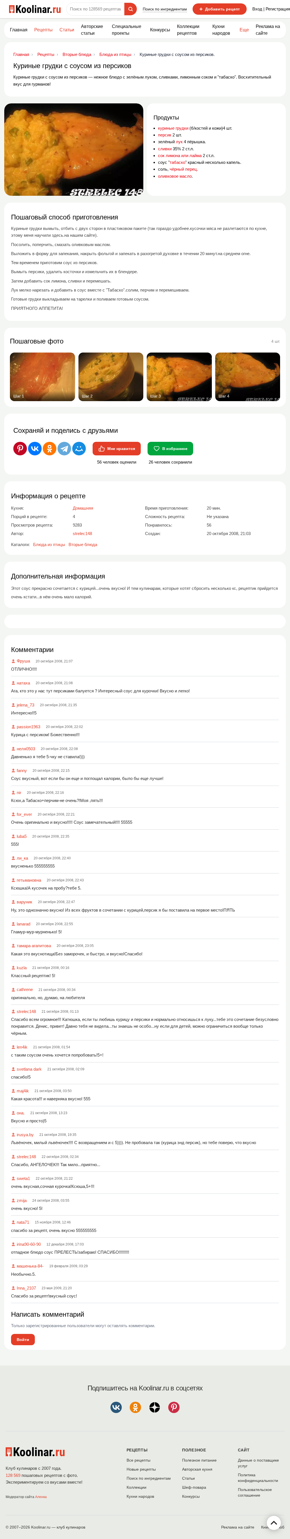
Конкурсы (160, 29)
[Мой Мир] (79, 448)
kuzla (22, 967)
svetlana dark (29, 1069)
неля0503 (26, 748)
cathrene (25, 989)
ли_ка (22, 858)
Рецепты (43, 29)
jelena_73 (25, 705)
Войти (23, 1339)
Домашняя (83, 508)
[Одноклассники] (49, 448)
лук (179, 141)
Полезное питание (199, 1460)
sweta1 (23, 1178)
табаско (177, 162)
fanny (22, 770)
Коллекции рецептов (188, 30)
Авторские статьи (92, 30)
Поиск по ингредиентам (165, 9)
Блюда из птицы (49, 544)
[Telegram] (64, 448)
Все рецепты (138, 1460)
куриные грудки (173, 128)
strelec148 (26, 1011)
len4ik (22, 1047)
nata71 (23, 1222)
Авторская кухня (197, 1469)
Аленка (41, 1497)
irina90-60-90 (29, 1244)
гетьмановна (29, 880)
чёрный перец (183, 169)
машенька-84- (30, 1266)
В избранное (174, 448)
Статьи (188, 1478)
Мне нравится (121, 448)
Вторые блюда (83, 544)
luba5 (22, 836)
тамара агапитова (34, 945)
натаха (23, 683)
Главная (18, 29)
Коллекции (136, 1487)
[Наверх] (274, 1523)
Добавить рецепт (219, 9)
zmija (22, 1200)
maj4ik (23, 1090)
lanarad (23, 923)
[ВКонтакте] (35, 448)
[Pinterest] (20, 448)
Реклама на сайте (268, 30)
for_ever (24, 814)
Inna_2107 (26, 1288)
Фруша (23, 660)
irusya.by (25, 1134)
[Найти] (130, 9)
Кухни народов (221, 30)
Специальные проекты (126, 30)
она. (21, 1112)
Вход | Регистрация (271, 8)
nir (19, 792)
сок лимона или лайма (180, 155)
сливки (165, 148)
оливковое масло (175, 176)
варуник (24, 901)
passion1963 (28, 726)
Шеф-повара (194, 1487)
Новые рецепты (141, 1469)
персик (164, 134)
